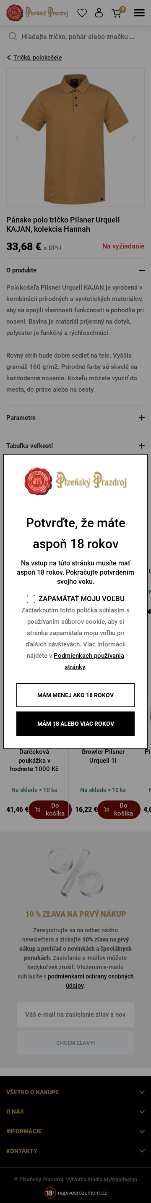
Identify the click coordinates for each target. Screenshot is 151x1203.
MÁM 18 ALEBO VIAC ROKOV (75, 723)
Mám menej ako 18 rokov (75, 695)
